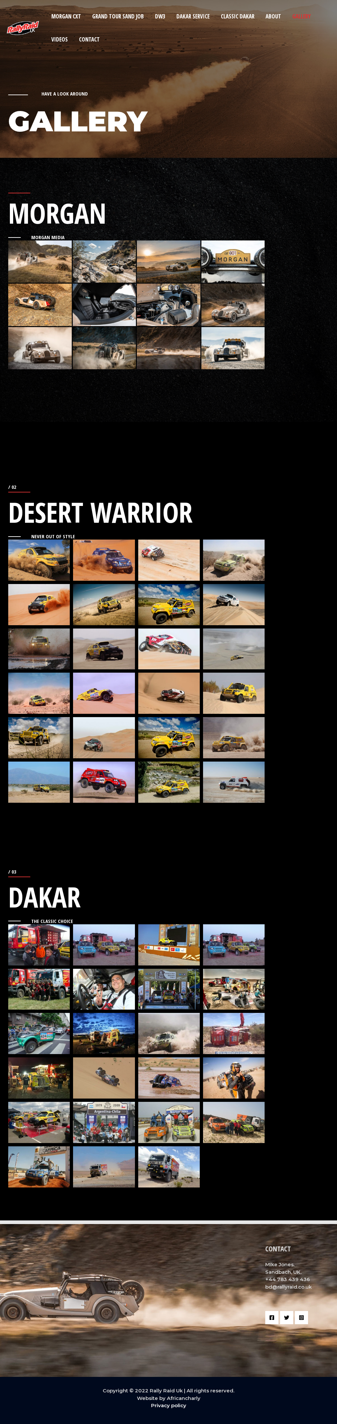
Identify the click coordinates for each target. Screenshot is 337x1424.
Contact (89, 39)
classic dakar (237, 16)
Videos (59, 39)
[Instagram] (301, 1317)
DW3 (160, 16)
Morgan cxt (66, 16)
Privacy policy (168, 1405)
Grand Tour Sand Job (118, 16)
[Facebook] (271, 1317)
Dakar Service (193, 16)
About (273, 16)
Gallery (301, 16)
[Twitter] (286, 1317)
